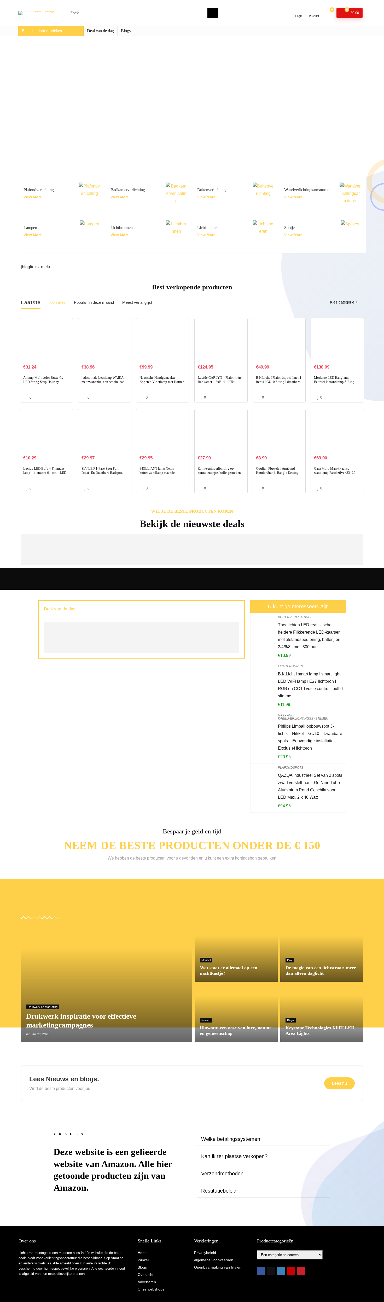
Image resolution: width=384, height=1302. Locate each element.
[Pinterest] (301, 1271)
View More (33, 197)
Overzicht (145, 1274)
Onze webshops (151, 1289)
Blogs (126, 30)
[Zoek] (212, 13)
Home (143, 1253)
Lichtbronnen (290, 666)
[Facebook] (261, 1271)
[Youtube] (291, 1271)
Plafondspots (290, 767)
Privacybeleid (205, 1253)
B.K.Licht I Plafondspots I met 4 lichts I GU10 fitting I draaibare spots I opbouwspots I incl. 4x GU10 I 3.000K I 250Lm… (278, 384)
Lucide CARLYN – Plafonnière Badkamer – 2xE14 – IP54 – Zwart (220, 382)
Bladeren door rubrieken (42, 30)
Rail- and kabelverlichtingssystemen (303, 717)
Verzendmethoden (222, 1173)
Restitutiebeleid (218, 1191)
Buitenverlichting (294, 617)
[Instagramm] (281, 1271)
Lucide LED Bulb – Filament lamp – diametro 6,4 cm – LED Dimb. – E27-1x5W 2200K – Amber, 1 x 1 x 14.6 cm (44, 474)
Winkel (143, 1260)
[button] (263, 1139)
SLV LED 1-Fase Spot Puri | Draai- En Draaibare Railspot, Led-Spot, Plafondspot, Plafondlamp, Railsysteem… (102, 474)
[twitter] (271, 1271)
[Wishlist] (313, 10)
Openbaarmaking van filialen (217, 1267)
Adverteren (147, 1282)
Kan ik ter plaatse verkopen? (234, 1156)
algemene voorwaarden (213, 1260)
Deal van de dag (100, 30)
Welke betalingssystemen (230, 1139)
